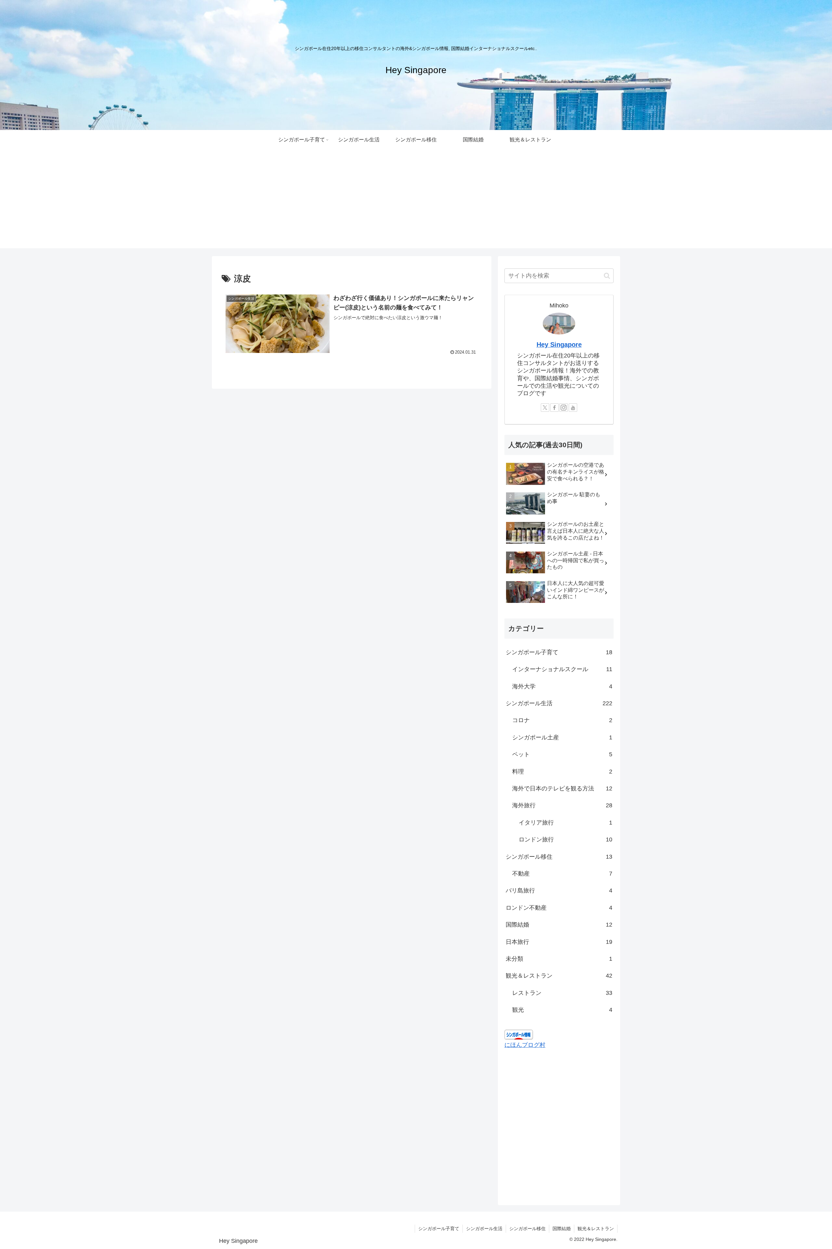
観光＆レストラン (596, 1228)
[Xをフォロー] (545, 407)
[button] (607, 276)
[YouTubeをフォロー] (573, 407)
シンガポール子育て (438, 1228)
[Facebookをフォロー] (554, 407)
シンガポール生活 (484, 1228)
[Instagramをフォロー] (563, 407)
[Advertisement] (416, 202)
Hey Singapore (559, 344)
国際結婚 (561, 1228)
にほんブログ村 (524, 1045)
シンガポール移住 (527, 1228)
